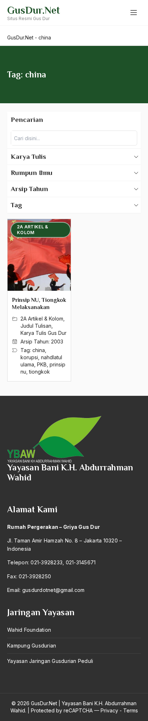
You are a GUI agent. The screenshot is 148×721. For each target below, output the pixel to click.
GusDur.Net (33, 10)
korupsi (29, 357)
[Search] (129, 138)
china (38, 350)
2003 (57, 341)
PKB (42, 364)
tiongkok (39, 372)
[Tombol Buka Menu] (133, 12)
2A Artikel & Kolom (41, 319)
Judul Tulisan (35, 326)
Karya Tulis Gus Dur (43, 333)
